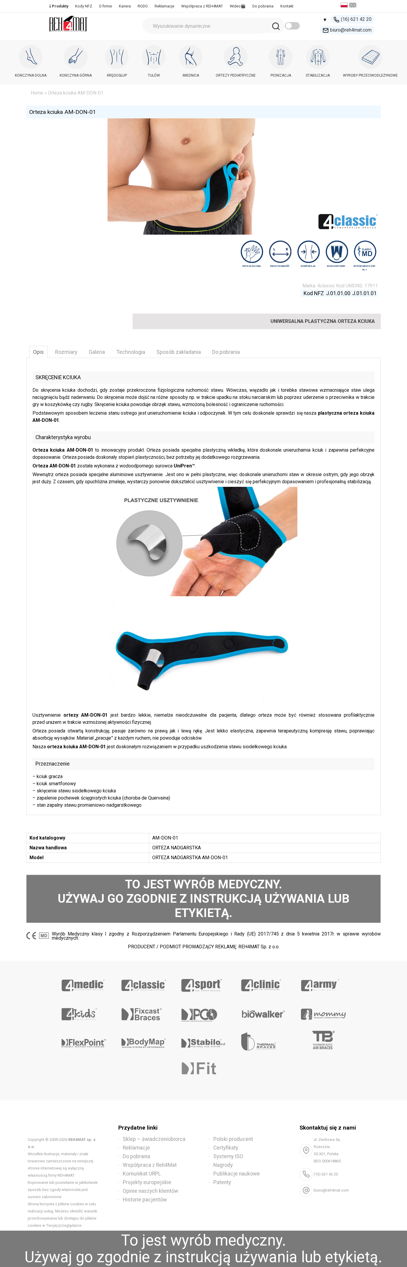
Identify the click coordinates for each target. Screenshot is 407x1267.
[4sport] (203, 983)
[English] (353, 6)
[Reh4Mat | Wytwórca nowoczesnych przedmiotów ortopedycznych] (68, 33)
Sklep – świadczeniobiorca (154, 1139)
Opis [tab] (38, 352)
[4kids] (84, 1012)
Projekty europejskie (147, 1182)
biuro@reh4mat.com (351, 30)
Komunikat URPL (142, 1174)
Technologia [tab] (130, 352)
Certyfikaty (225, 1148)
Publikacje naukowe (236, 1174)
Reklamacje (164, 6)
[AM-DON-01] (203, 654)
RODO (143, 6)
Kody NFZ (83, 6)
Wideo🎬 (238, 6)
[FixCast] (143, 1012)
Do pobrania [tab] (226, 352)
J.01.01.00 (338, 293)
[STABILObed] (203, 1041)
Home (37, 93)
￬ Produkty (58, 6)
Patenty (222, 1182)
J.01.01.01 (364, 293)
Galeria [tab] (97, 352)
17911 (371, 286)
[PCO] (203, 1012)
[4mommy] (323, 1012)
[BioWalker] (263, 1012)
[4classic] (143, 983)
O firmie (105, 6)
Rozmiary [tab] (66, 352)
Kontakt (286, 6)
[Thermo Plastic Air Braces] (323, 1041)
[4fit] (203, 1070)
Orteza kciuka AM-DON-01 (62, 112)
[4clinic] (263, 983)
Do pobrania (263, 6)
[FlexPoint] (84, 1041)
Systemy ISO (228, 1156)
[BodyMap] (143, 1041)
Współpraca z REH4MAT (202, 6)
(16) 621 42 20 (356, 19)
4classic (326, 286)
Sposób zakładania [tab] (178, 352)
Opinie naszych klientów (150, 1191)
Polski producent (233, 1139)
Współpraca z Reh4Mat (150, 1165)
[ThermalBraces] (263, 1041)
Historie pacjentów (145, 1200)
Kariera (125, 6)
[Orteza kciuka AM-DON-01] (203, 541)
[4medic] (84, 983)
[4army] (323, 983)
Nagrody (223, 1165)
